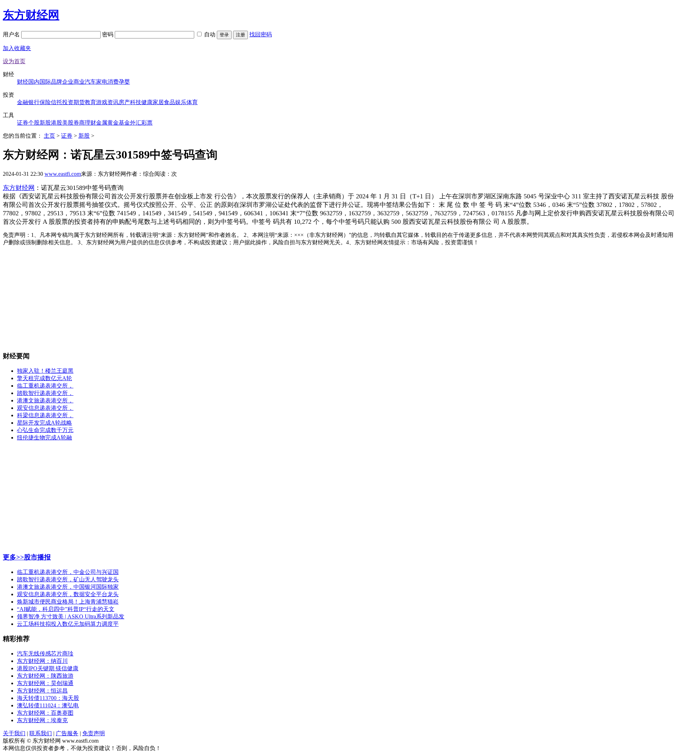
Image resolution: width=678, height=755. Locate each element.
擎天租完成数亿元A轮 (44, 378)
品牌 (56, 82)
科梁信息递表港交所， (45, 415)
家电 (101, 82)
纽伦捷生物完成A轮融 (44, 438)
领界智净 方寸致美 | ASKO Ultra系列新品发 (70, 616)
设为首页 (14, 61)
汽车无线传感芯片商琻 (45, 654)
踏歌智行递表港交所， (45, 393)
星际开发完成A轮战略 (44, 423)
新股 (45, 123)
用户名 (12, 34)
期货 (79, 102)
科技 (135, 102)
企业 (67, 82)
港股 (56, 123)
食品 (169, 102)
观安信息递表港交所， (45, 408)
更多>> (13, 557)
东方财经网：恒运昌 (42, 691)
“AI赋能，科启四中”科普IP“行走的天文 (65, 609)
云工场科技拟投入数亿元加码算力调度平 (68, 624)
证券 (22, 123)
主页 (49, 136)
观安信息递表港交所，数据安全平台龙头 (68, 594)
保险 (45, 102)
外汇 (135, 123)
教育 (90, 102)
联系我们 (40, 733)
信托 (56, 102)
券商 (79, 123)
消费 (113, 82)
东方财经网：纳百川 (42, 661)
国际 (45, 82)
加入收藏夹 (17, 48)
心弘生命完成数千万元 (45, 430)
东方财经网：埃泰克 (42, 720)
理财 (90, 123)
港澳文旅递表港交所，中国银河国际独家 (68, 587)
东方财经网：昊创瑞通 (45, 683)
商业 (79, 82)
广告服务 (67, 733)
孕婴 (124, 82)
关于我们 (14, 733)
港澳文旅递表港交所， (45, 400)
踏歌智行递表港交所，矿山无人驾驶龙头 (68, 579)
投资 (67, 102)
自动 (209, 34)
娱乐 (180, 102)
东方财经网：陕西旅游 (45, 676)
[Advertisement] (339, 295)
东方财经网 (31, 14)
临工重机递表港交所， (45, 386)
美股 (67, 123)
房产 (124, 102)
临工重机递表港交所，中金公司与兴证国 (68, 572)
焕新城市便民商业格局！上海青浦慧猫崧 (68, 602)
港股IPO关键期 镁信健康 (47, 668)
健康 (147, 102)
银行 (34, 102)
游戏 (101, 102)
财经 (22, 82)
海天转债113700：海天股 (48, 698)
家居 (158, 102)
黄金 (113, 123)
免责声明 (93, 733)
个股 (34, 123)
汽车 (90, 82)
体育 (192, 102)
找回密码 (260, 34)
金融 (22, 102)
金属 (101, 123)
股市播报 (37, 557)
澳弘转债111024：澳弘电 (48, 705)
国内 (34, 82)
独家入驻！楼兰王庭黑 (45, 371)
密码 (108, 34)
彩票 (147, 123)
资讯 (113, 102)
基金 (124, 123)
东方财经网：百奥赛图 (45, 713)
